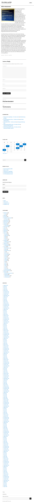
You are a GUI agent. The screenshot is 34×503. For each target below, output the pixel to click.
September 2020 (6, 365)
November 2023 (6, 319)
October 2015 (5, 433)
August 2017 (5, 407)
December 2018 (6, 387)
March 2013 (5, 472)
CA (4, 251)
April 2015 (5, 441)
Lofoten (5, 259)
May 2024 (5, 313)
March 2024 (5, 314)
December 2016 (6, 417)
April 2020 (5, 370)
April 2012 (5, 486)
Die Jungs (5, 216)
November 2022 (6, 334)
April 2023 (5, 328)
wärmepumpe (6, 276)
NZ (4, 261)
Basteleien (5, 212)
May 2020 (5, 369)
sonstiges (5, 240)
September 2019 (6, 378)
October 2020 (5, 364)
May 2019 (5, 382)
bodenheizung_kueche (8, 273)
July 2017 (5, 408)
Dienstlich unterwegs (7, 217)
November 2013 (6, 462)
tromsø (5, 268)
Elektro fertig (5, 170)
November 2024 (6, 305)
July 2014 (5, 452)
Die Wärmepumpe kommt (8, 173)
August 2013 (5, 466)
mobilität (5, 224)
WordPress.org (6, 204)
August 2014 (5, 451)
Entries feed (5, 201)
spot (5, 266)
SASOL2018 (6, 235)
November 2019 (6, 375)
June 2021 (5, 354)
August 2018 (5, 392)
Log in (4, 200)
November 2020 (6, 363)
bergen (5, 249)
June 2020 (5, 368)
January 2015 (5, 445)
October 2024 (5, 306)
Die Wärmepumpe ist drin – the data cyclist (11, 119)
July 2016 (5, 423)
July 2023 (5, 324)
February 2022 (5, 345)
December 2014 (6, 446)
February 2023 (5, 330)
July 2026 (5, 286)
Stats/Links (4, 494)
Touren (4, 246)
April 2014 (5, 456)
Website (4, 88)
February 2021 (5, 359)
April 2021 (5, 357)
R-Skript (4, 231)
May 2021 (5, 355)
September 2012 (6, 480)
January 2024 (5, 316)
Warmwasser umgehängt (7, 171)
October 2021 (5, 350)
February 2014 (5, 458)
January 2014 (5, 460)
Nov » (6, 153)
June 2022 (5, 340)
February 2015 (5, 443)
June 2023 (5, 325)
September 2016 (6, 421)
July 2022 (5, 339)
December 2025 (6, 291)
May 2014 (5, 455)
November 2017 (6, 403)
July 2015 (5, 437)
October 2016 (5, 419)
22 (4, 149)
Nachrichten (5, 226)
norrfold (5, 260)
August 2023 (5, 323)
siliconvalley (6, 225)
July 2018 (5, 393)
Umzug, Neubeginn (6, 270)
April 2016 (5, 427)
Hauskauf (6, 274)
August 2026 (5, 285)
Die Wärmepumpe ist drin (8, 172)
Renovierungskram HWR (7, 168)
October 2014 (5, 448)
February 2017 (5, 414)
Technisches (5, 244)
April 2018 (5, 397)
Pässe (5, 264)
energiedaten (6, 245)
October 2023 (5, 320)
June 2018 (5, 394)
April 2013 (5, 471)
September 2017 (6, 406)
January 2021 (5, 360)
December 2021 (6, 348)
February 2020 (6, 373)
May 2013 (5, 470)
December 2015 (6, 431)
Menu (30, 2)
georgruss (2, 55)
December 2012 (6, 476)
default (4, 215)
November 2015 (6, 432)
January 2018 (5, 401)
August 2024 (5, 309)
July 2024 (5, 310)
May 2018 (5, 396)
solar (5, 214)
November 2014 (6, 447)
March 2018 (5, 398)
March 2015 (5, 442)
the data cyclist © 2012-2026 (7, 501)
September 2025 (6, 295)
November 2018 (6, 388)
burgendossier (7, 250)
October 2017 (5, 404)
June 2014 (5, 453)
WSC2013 (6, 239)
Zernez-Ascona (7, 269)
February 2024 (6, 315)
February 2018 (5, 399)
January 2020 (5, 374)
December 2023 (6, 318)
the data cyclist (7, 2)
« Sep (4, 153)
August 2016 (5, 422)
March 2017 (5, 413)
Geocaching (6, 254)
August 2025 (5, 296)
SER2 (5, 236)
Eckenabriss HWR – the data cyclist (9, 121)
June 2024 (5, 311)
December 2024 (6, 304)
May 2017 (5, 411)
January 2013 (5, 475)
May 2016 (5, 426)
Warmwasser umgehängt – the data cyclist (11, 116)
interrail (5, 255)
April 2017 (5, 412)
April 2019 (5, 383)
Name (4, 79)
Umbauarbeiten (7, 275)
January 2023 (5, 331)
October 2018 (5, 389)
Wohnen (4, 271)
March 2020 (5, 372)
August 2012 (5, 481)
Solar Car (5, 232)
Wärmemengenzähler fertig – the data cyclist (11, 124)
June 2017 (5, 409)
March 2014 (5, 457)
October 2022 (5, 335)
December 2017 (6, 402)
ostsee (4, 227)
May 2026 (5, 287)
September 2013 (6, 465)
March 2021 (5, 358)
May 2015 (5, 440)
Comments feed (6, 203)
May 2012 (5, 485)
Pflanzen (5, 229)
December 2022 (6, 333)
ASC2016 (5, 234)
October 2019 (5, 377)
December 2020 (6, 362)
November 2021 (6, 349)
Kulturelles (10, 55)
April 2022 (5, 343)
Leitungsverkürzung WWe (8, 125)
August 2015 (5, 436)
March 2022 (5, 344)
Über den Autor (5, 496)
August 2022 (5, 338)
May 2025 (5, 299)
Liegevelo (6, 258)
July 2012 (5, 482)
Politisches (5, 230)
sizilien (5, 265)
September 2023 (6, 321)
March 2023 (5, 329)
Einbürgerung (6, 241)
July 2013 (5, 467)
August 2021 (5, 353)
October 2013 (5, 463)
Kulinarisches (6, 221)
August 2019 (5, 379)
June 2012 (5, 484)
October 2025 (5, 294)
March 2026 (5, 290)
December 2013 (6, 461)
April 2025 (5, 300)
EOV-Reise (6, 219)
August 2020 (5, 367)
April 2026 (5, 289)
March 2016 (5, 428)
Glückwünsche (6, 220)
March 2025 (5, 301)
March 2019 (5, 384)
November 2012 (6, 477)
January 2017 (5, 416)
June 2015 (5, 438)
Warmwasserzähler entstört (8, 128)
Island (5, 256)
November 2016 (6, 418)
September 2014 (6, 450)
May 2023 (5, 326)
